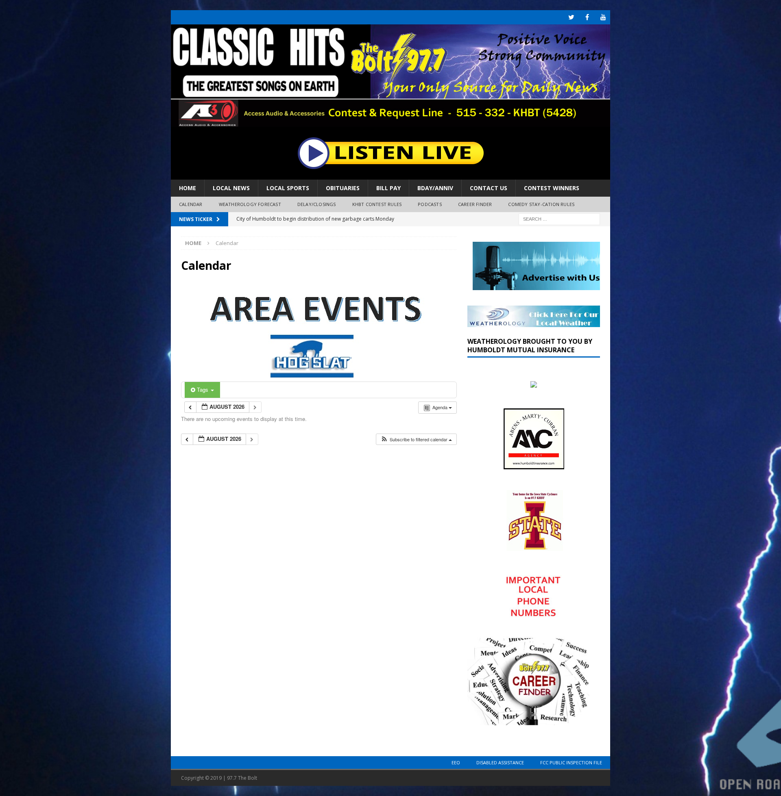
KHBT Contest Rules (377, 204)
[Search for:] (559, 218)
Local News (231, 188)
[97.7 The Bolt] (390, 122)
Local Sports (287, 188)
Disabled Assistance (500, 762)
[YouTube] (603, 17)
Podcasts (430, 204)
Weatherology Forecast (250, 204)
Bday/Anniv (435, 188)
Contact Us (488, 188)
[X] (571, 17)
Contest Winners (551, 188)
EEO (456, 762)
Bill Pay (388, 188)
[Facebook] (587, 17)
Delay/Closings (316, 204)
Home (187, 188)
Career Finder (475, 204)
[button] (416, 439)
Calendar (191, 204)
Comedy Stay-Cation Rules (541, 204)
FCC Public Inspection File (571, 762)
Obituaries (343, 188)
